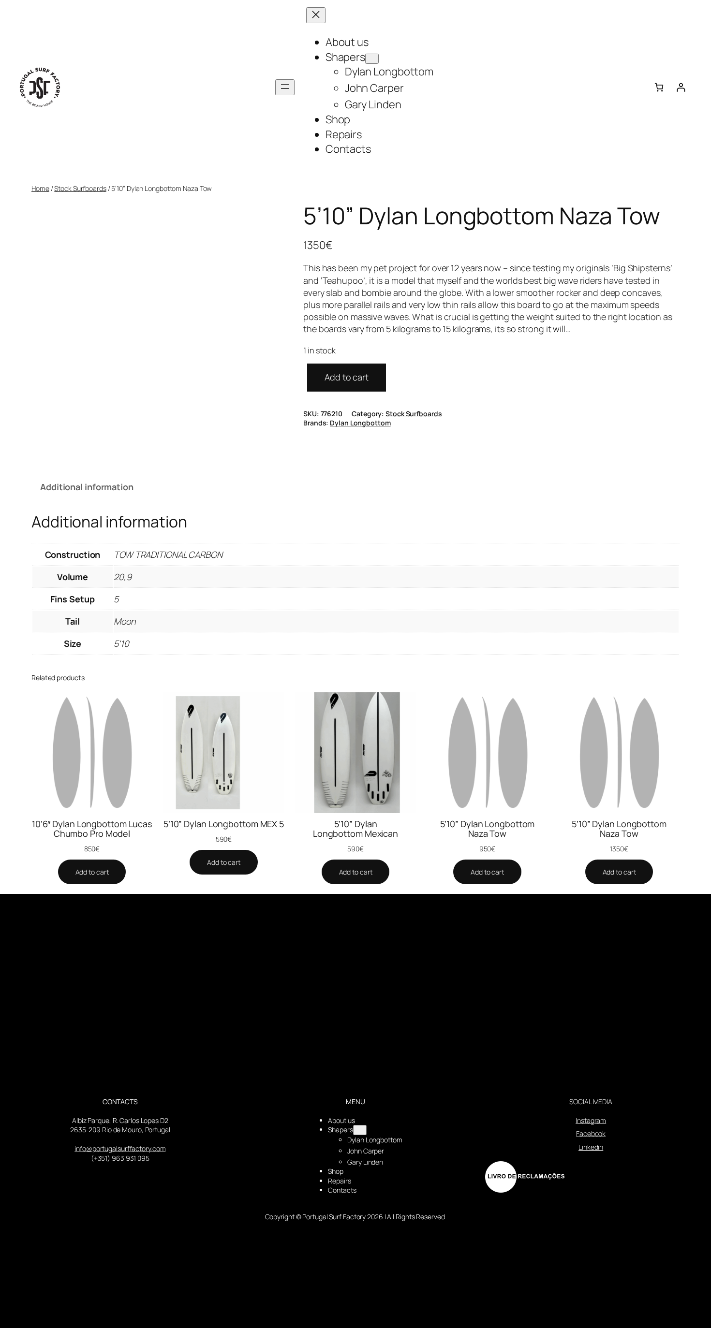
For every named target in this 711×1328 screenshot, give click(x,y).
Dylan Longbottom (360, 422)
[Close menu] (316, 15)
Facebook (591, 1133)
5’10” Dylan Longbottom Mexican (355, 829)
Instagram (591, 1120)
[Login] (681, 87)
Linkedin (590, 1147)
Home (40, 188)
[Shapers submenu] (372, 59)
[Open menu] (285, 87)
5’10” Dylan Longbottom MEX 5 (223, 824)
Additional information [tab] (86, 487)
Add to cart (347, 377)
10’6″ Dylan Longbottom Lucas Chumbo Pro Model (92, 829)
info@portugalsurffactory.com (119, 1148)
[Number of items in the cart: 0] (659, 87)
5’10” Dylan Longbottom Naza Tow (487, 829)
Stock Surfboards (80, 188)
